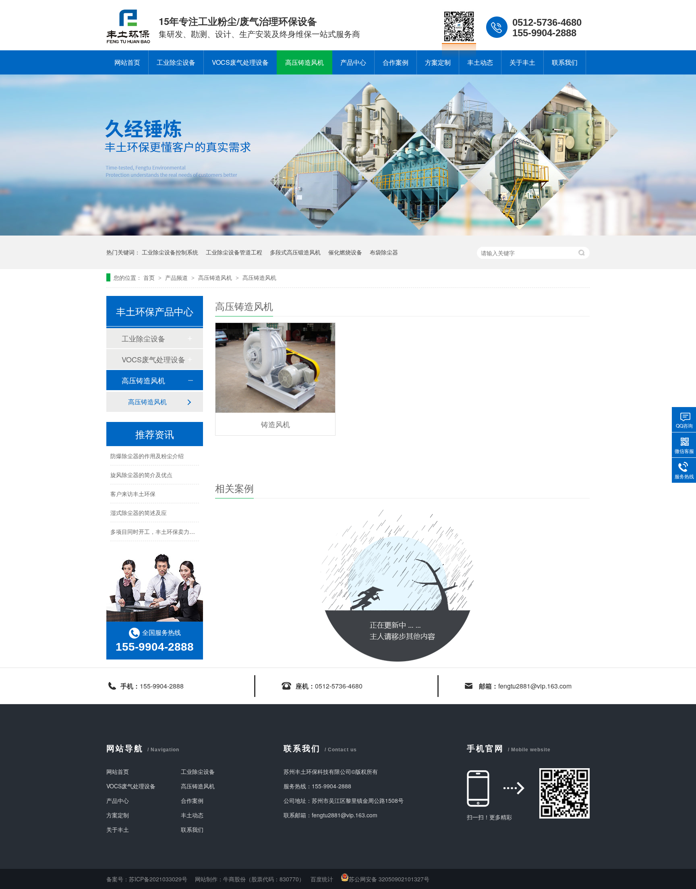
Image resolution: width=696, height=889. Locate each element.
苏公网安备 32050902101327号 (389, 879)
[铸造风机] (275, 368)
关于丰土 (522, 62)
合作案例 (395, 62)
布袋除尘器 (384, 252)
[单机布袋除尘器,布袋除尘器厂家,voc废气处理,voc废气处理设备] (128, 41)
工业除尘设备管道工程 (234, 252)
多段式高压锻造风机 (295, 252)
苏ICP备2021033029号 (158, 879)
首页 (149, 277)
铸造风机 (275, 424)
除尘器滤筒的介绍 (132, 544)
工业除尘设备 (176, 62)
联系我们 (565, 62)
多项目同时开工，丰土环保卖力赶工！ (158, 525)
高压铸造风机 (304, 62)
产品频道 (177, 277)
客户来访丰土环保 (132, 487)
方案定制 (438, 62)
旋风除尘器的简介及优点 (141, 468)
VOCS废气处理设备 (240, 62)
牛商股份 (234, 879)
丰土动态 (480, 62)
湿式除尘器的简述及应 (138, 506)
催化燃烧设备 (345, 252)
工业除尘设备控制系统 (170, 252)
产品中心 (353, 62)
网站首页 (127, 62)
